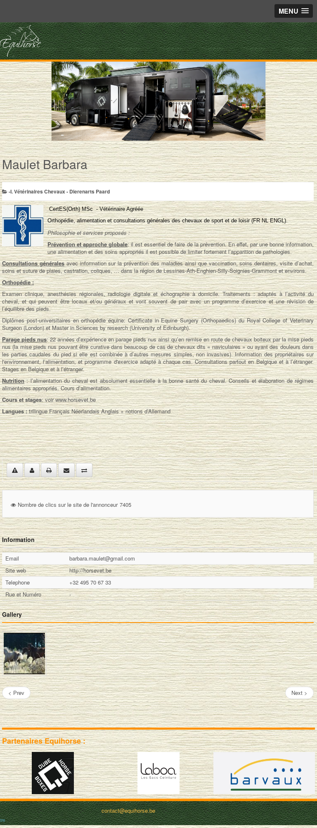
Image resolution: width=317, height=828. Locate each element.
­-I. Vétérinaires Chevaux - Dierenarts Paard (59, 191)
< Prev (16, 693)
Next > (299, 693)
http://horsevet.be (90, 570)
